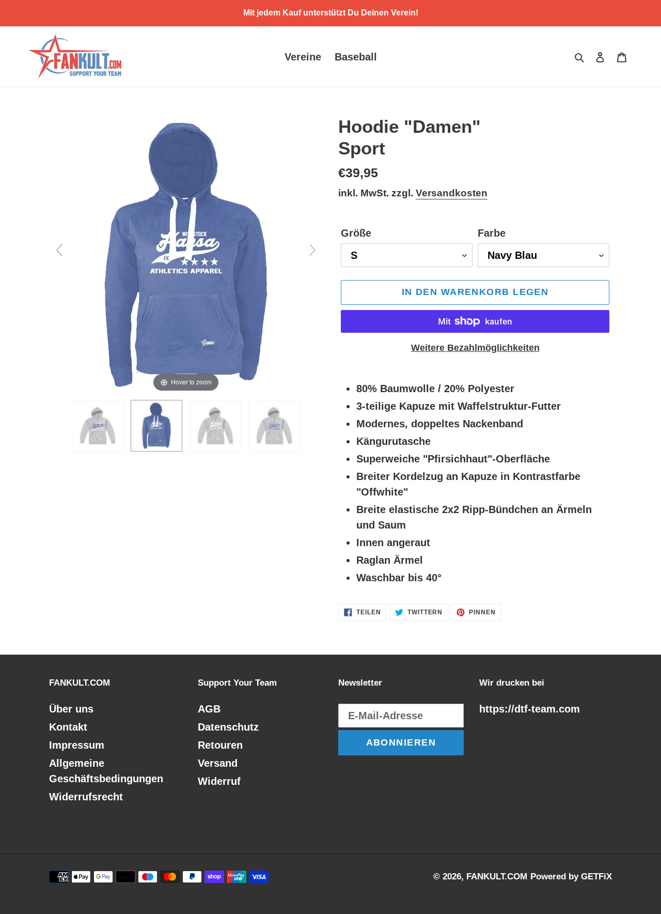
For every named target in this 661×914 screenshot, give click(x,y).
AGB (209, 709)
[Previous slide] (59, 250)
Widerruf (219, 781)
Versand (218, 763)
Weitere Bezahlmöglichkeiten (475, 348)
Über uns (71, 709)
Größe (356, 233)
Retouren (220, 745)
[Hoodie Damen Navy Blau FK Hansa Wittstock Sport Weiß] (156, 426)
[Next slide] (312, 250)
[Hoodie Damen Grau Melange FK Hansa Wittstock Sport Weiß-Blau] (97, 426)
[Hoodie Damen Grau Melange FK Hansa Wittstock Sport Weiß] (215, 426)
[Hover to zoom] (185, 254)
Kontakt (68, 727)
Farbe (492, 233)
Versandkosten (451, 193)
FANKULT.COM (496, 876)
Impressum (76, 745)
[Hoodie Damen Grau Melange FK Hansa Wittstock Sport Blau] (274, 426)
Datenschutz (228, 727)
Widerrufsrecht (86, 796)
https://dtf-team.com (529, 709)
